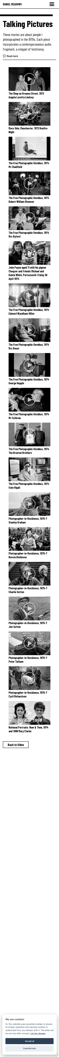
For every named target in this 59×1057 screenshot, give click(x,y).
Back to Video (16, 745)
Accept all (29, 1041)
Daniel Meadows (12, 4)
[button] (51, 4)
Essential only (29, 1048)
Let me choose (38, 1033)
